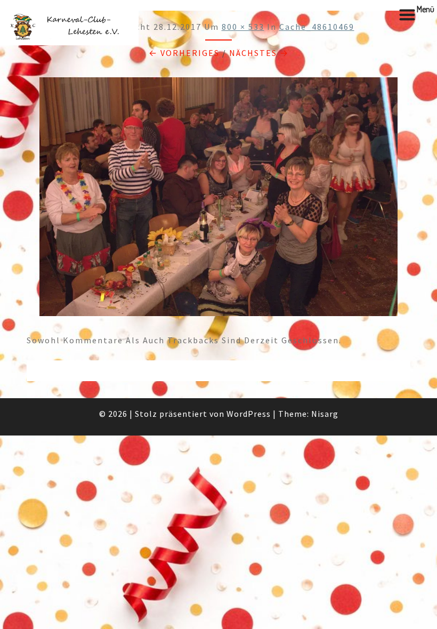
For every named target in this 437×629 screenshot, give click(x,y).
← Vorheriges (184, 52)
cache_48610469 (316, 26)
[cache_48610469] (218, 200)
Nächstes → (259, 52)
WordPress (248, 413)
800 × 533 (243, 26)
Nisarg (324, 413)
